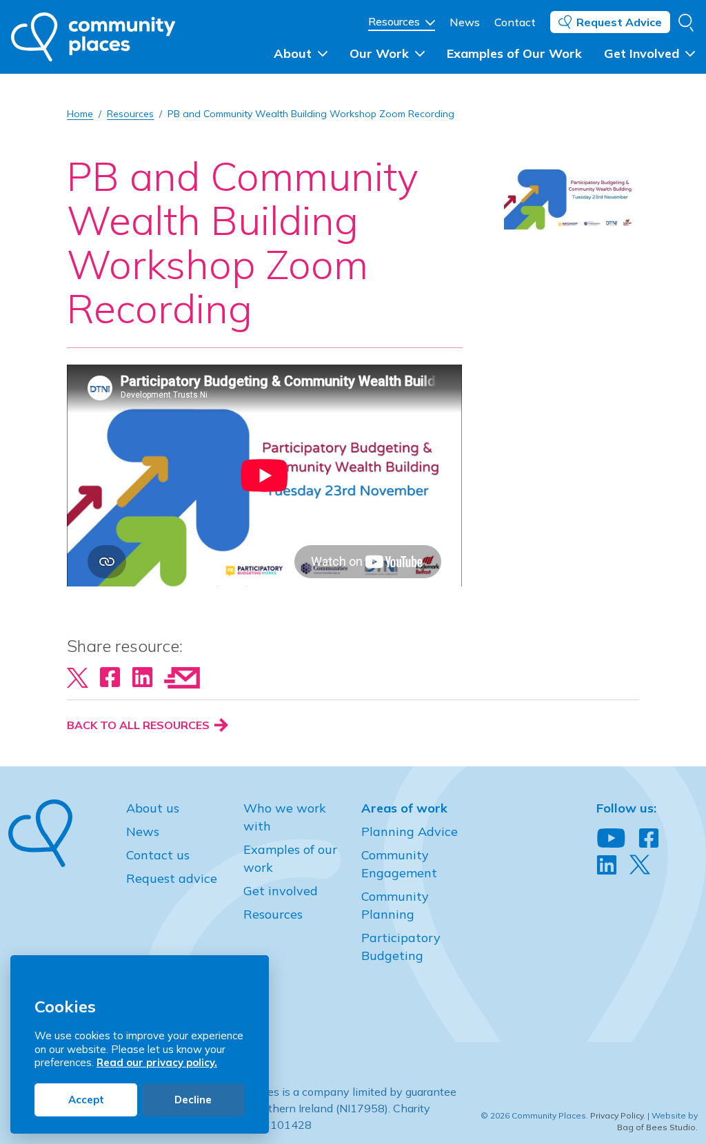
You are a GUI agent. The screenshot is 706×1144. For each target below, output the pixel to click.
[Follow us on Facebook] (648, 838)
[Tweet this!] (77, 677)
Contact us (158, 855)
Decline (193, 1099)
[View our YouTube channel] (611, 838)
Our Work (381, 53)
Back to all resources (139, 725)
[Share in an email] (182, 677)
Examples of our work (290, 858)
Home (80, 114)
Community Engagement (399, 864)
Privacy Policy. (617, 1115)
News (465, 22)
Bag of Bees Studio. (657, 1127)
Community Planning (395, 905)
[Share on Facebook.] (110, 677)
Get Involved (643, 53)
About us (152, 808)
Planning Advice (409, 831)
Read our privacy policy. (157, 1062)
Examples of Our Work (514, 53)
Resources (395, 21)
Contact (515, 22)
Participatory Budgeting (401, 946)
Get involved (280, 891)
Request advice (171, 878)
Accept (86, 1099)
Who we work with (284, 817)
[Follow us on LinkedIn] (606, 865)
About (294, 53)
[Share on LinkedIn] (142, 677)
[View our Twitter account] (639, 864)
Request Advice (619, 22)
